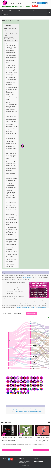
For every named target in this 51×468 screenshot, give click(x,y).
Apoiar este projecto (22, 462)
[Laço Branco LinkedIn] (43, 3)
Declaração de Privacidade (24, 461)
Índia (23, 307)
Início (3, 10)
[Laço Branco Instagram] (46, 3)
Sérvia (39, 307)
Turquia (44, 307)
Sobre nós (11, 10)
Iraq (31, 307)
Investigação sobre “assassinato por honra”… (12, 449)
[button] (49, 12)
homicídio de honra (27, 277)
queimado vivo (37, 444)
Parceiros (26, 10)
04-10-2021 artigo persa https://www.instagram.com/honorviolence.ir (27, 411)
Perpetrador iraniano (29, 444)
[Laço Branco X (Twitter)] (40, 3)
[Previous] (48, 422)
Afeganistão (27, 307)
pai (25, 444)
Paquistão (18, 307)
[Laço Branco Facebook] (38, 3)
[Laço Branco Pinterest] (33, 6)
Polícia (34, 444)
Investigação (18, 444)
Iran (36, 307)
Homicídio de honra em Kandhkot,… (41, 449)
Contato (34, 10)
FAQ (19, 10)
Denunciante (8, 444)
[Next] (49, 422)
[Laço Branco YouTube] (36, 6)
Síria (34, 307)
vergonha (41, 444)
